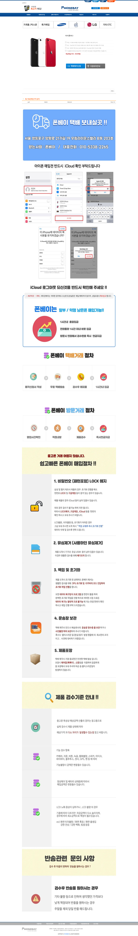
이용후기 (108, 14)
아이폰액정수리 (68, 14)
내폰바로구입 (42, 14)
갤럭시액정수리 (54, 14)
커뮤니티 (94, 14)
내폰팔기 (28, 14)
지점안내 (81, 14)
